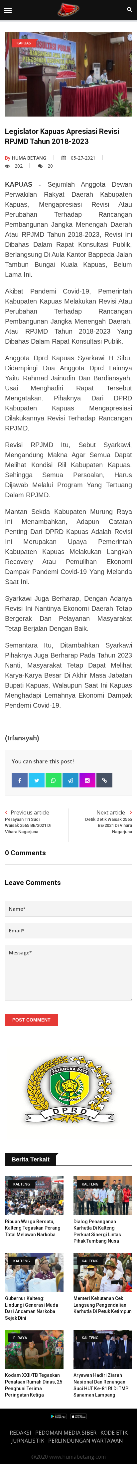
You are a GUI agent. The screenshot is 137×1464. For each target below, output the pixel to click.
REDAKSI (20, 1432)
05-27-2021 (83, 158)
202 (19, 166)
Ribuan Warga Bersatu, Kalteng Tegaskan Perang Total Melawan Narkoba (33, 1228)
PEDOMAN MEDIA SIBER (65, 1432)
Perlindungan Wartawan (85, 1440)
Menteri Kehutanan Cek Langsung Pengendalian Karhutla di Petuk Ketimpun (102, 1305)
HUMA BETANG (25, 158)
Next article (108, 821)
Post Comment (31, 1020)
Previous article (28, 821)
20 (50, 166)
